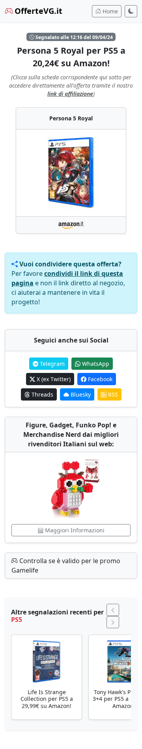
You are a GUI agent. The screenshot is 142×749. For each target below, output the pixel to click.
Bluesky (80, 394)
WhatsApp (94, 363)
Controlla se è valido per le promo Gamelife (65, 565)
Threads (41, 394)
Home (109, 11)
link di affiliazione (70, 93)
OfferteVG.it (37, 11)
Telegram (51, 363)
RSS (112, 394)
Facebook (99, 379)
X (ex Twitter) (53, 379)
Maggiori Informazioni (74, 530)
